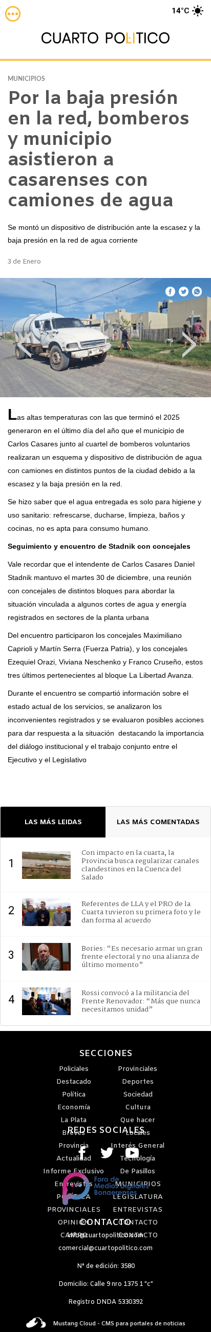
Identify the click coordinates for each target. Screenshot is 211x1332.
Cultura (138, 1107)
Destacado (73, 1082)
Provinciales (137, 1069)
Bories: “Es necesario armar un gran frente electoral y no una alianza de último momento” (141, 957)
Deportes (138, 1082)
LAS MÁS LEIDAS (53, 822)
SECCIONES (105, 1054)
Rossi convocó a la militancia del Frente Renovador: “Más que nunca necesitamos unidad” (140, 1001)
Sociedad (138, 1094)
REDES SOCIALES (105, 1131)
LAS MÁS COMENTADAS (158, 822)
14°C (180, 10)
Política (74, 1094)
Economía (73, 1107)
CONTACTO (105, 1223)
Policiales (74, 1069)
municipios (26, 79)
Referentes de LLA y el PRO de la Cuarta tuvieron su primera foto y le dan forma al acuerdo (141, 912)
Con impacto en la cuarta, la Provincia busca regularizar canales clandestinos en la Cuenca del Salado (140, 865)
